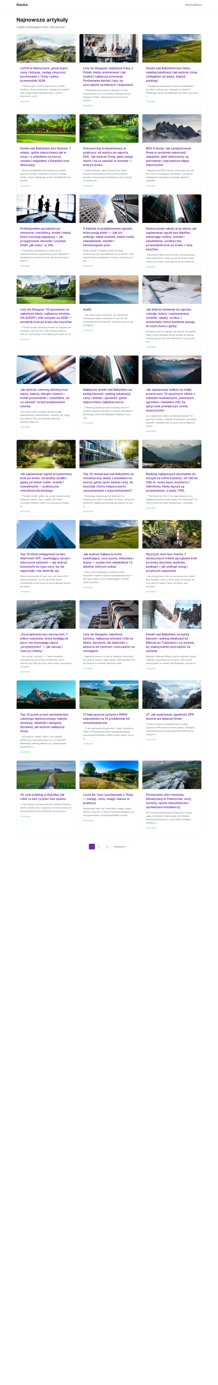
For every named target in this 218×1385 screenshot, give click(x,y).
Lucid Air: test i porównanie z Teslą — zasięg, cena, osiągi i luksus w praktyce (108, 799)
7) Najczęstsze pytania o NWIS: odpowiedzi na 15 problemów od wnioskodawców (106, 719)
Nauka (22, 5)
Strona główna (193, 4)
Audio (87, 309)
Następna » (120, 846)
